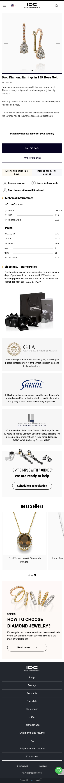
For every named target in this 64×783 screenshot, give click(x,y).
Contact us (32, 756)
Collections (32, 709)
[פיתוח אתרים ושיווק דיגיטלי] (37, 780)
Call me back (32, 148)
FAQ (32, 741)
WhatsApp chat (32, 158)
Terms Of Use (32, 725)
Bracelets (32, 701)
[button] (32, 70)
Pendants (32, 693)
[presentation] (58, 43)
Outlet (32, 717)
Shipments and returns (32, 733)
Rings (32, 677)
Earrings (32, 685)
